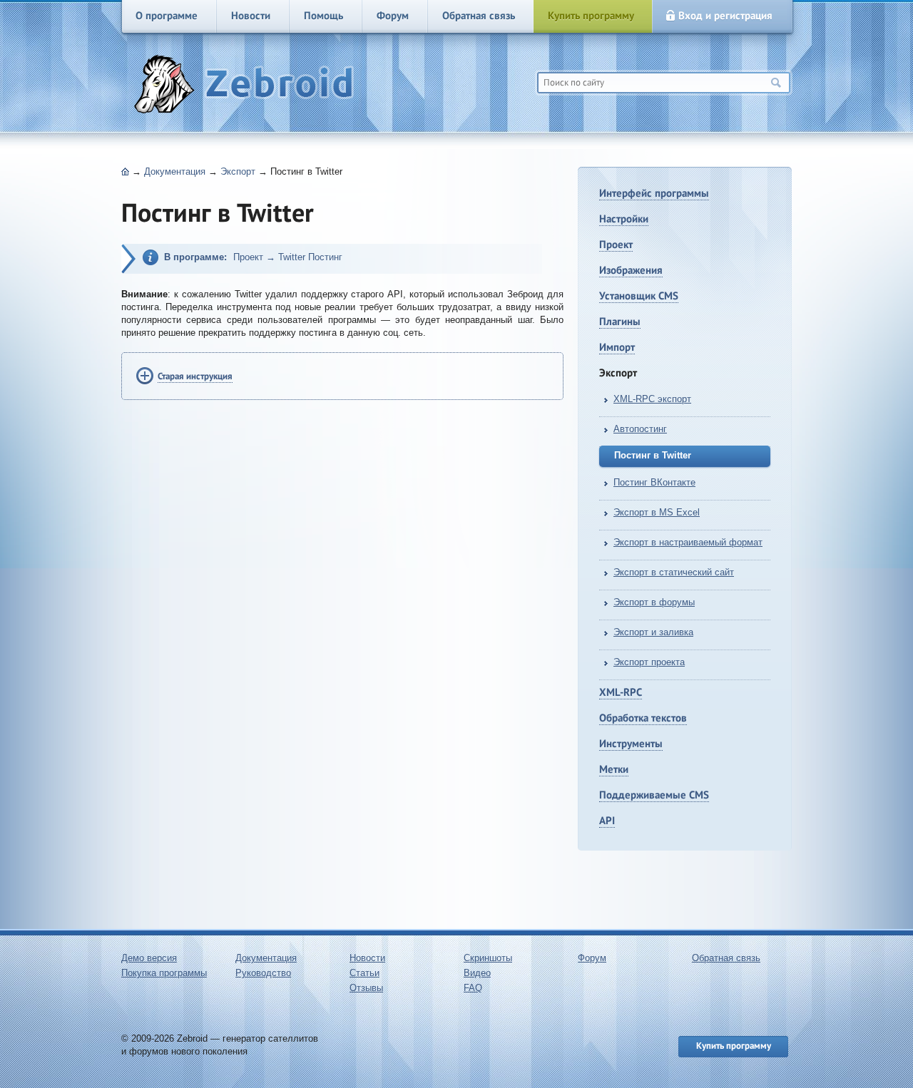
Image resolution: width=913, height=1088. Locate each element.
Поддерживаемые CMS (654, 794)
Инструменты (631, 743)
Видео (477, 973)
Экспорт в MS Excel (656, 512)
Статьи (364, 973)
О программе (167, 15)
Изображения (631, 270)
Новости (250, 15)
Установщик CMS (638, 295)
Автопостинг (640, 429)
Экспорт (237, 171)
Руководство (263, 973)
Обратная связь (478, 15)
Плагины (620, 321)
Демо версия (149, 958)
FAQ (473, 987)
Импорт (617, 347)
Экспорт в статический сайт (673, 572)
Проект (616, 244)
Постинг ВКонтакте (654, 482)
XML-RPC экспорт (652, 399)
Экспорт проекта (649, 662)
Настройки (623, 218)
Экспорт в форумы (654, 602)
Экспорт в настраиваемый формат (687, 542)
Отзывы (366, 987)
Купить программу (591, 15)
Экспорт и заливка (653, 632)
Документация (174, 171)
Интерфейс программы (654, 193)
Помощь (323, 15)
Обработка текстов (643, 717)
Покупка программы (164, 973)
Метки (613, 769)
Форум (393, 15)
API (607, 820)
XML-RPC (620, 692)
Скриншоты (488, 958)
